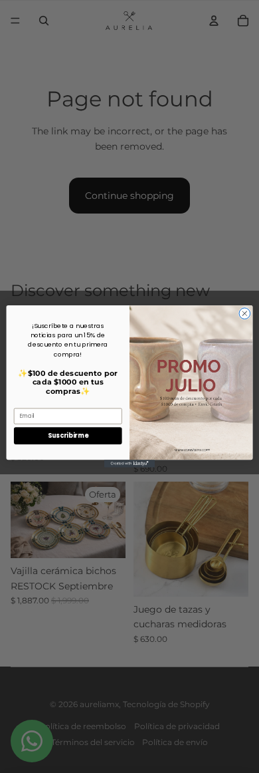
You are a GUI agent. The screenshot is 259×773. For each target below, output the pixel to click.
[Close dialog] (244, 313)
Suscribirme (68, 436)
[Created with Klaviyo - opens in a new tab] (129, 463)
